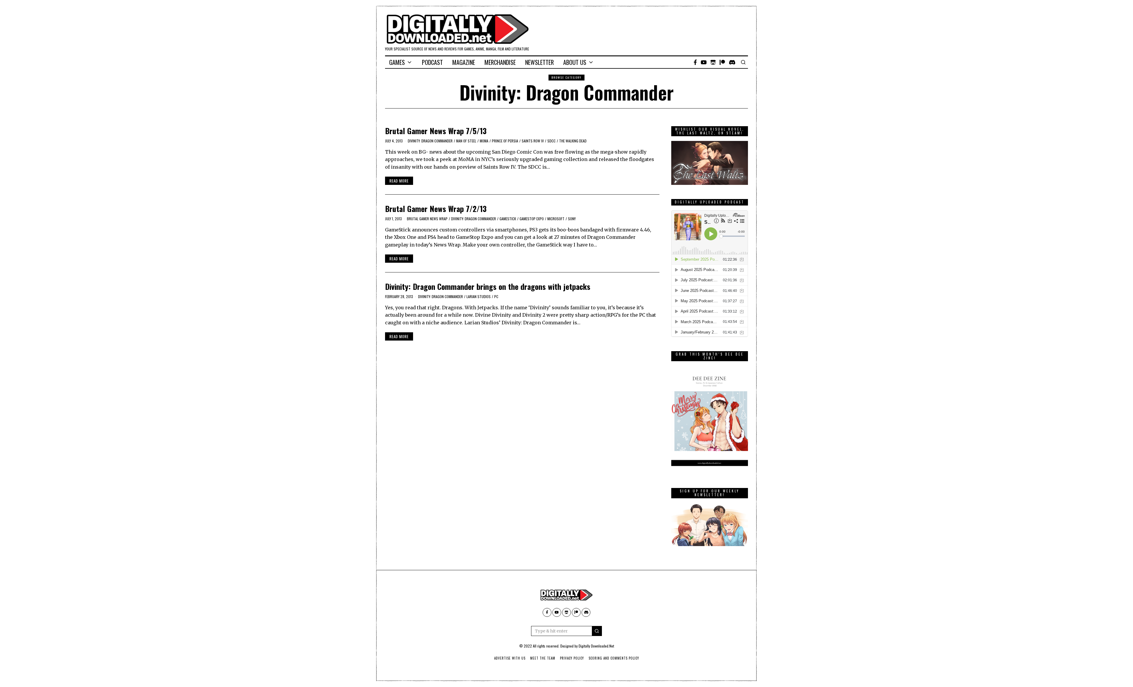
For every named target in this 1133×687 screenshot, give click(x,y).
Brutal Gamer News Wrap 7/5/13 (436, 131)
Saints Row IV (533, 140)
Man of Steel (466, 140)
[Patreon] (722, 62)
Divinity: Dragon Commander (430, 140)
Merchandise (500, 62)
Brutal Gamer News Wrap (427, 218)
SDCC (551, 140)
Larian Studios (478, 296)
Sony (572, 218)
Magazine (463, 62)
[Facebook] (695, 62)
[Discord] (732, 62)
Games (397, 62)
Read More (399, 181)
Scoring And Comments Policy (614, 658)
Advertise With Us (509, 658)
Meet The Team (542, 658)
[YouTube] (703, 62)
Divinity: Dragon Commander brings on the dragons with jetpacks (487, 286)
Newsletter (539, 62)
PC (496, 296)
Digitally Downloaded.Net (596, 645)
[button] (597, 631)
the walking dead (573, 140)
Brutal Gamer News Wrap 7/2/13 (436, 208)
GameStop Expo (532, 218)
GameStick (508, 218)
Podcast (432, 62)
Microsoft (555, 218)
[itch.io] (713, 62)
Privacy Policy (572, 658)
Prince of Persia (505, 140)
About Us (574, 62)
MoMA (484, 140)
